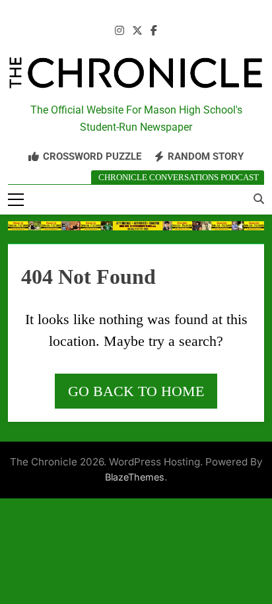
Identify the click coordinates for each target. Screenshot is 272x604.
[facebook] (154, 31)
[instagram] (119, 31)
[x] (137, 31)
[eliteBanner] (136, 226)
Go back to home (136, 391)
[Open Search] (259, 198)
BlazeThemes (134, 477)
